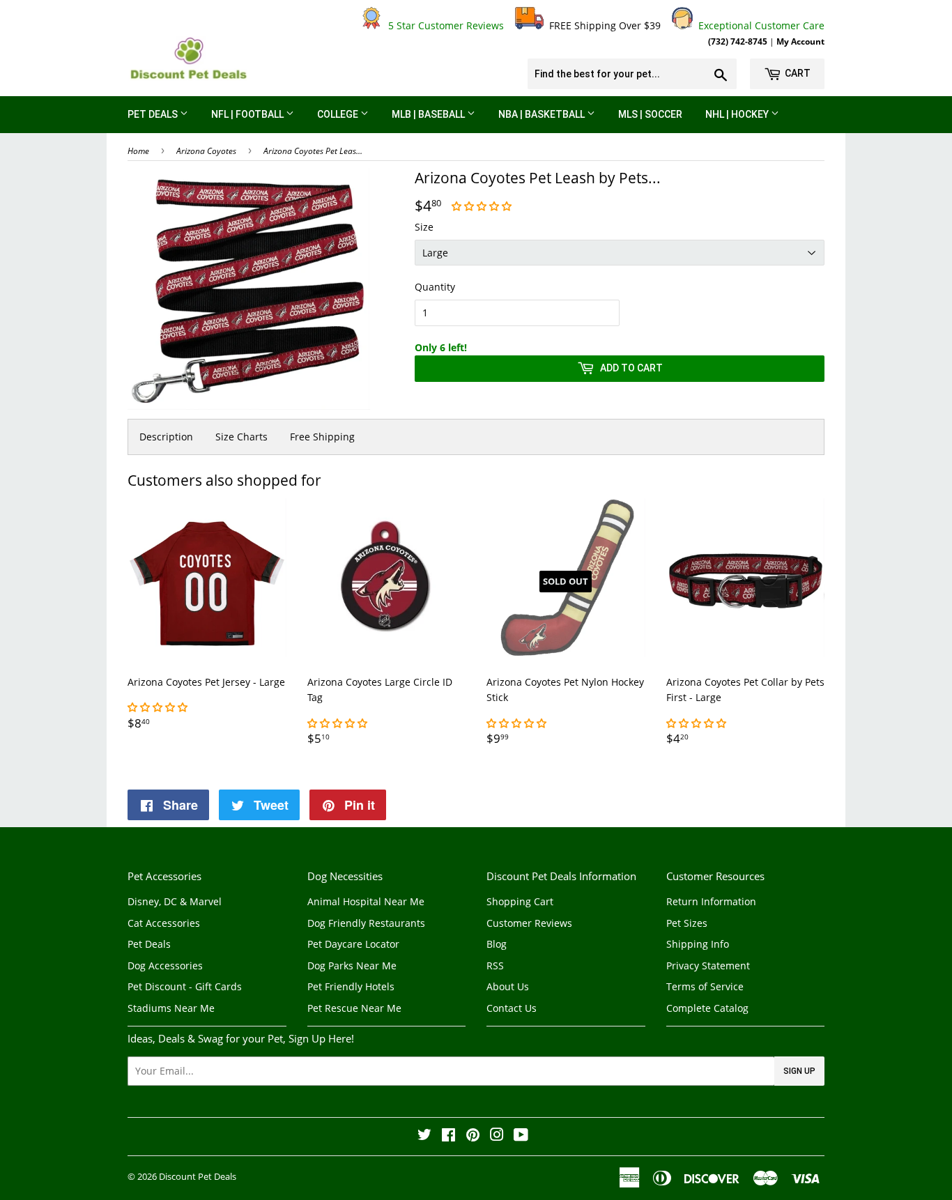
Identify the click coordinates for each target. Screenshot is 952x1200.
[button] (483, 206)
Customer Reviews (529, 923)
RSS (495, 965)
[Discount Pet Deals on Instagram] (497, 1136)
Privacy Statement (708, 965)
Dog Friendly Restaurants (366, 923)
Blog (496, 944)
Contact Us (511, 1008)
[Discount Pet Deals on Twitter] (424, 1136)
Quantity (435, 286)
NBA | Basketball (542, 114)
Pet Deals (154, 114)
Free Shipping (322, 436)
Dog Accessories (165, 965)
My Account (800, 41)
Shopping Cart (519, 901)
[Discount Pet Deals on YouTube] (521, 1136)
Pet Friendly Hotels (350, 986)
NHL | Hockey (738, 114)
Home (138, 151)
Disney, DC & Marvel (175, 901)
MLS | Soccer (650, 114)
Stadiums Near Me (171, 1008)
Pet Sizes (686, 923)
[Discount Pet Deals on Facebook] (448, 1136)
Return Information (711, 901)
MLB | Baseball (429, 114)
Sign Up (799, 1071)
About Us (507, 986)
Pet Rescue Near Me (354, 1008)
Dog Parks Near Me (352, 965)
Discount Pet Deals (197, 1176)
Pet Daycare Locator (353, 944)
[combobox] (632, 74)
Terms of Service (705, 986)
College (338, 114)
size (424, 226)
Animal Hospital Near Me (365, 901)
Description (166, 436)
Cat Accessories (164, 923)
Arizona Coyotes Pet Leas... (312, 151)
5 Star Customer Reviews (443, 25)
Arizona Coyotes (206, 151)
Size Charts (241, 436)
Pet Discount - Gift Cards (185, 986)
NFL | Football (248, 114)
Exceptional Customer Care (758, 25)
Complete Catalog (707, 1008)
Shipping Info (697, 944)
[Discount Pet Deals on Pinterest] (473, 1136)
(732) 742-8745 (737, 41)
